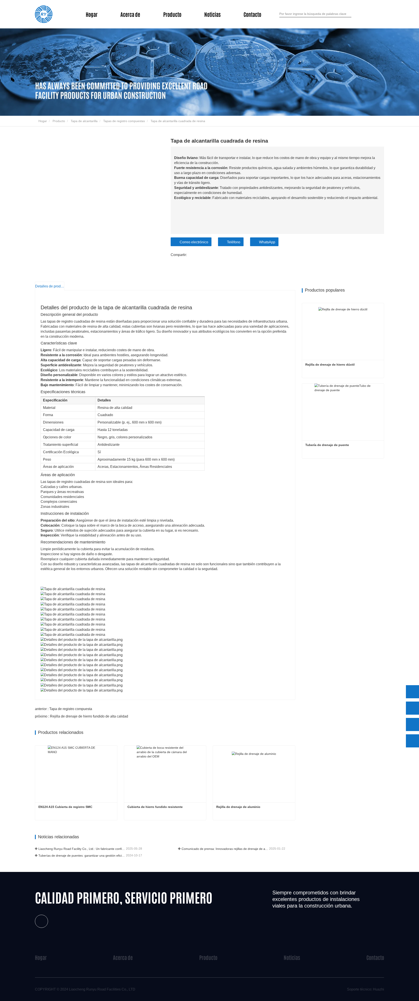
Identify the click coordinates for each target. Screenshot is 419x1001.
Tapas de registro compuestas (124, 121)
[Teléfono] (412, 708)
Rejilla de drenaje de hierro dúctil (330, 364)
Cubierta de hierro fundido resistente (155, 807)
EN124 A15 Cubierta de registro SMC (65, 807)
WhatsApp (267, 242)
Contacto (252, 14)
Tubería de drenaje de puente (327, 445)
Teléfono (233, 242)
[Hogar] (43, 14)
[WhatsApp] (412, 691)
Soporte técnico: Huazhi (365, 989)
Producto (59, 121)
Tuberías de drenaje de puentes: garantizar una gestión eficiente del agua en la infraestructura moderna (81, 855)
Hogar (92, 14)
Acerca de (123, 957)
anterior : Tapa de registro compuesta (63, 709)
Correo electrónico (194, 242)
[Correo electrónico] (412, 724)
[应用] (349, 13)
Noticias (292, 957)
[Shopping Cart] (368, 14)
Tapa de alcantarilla (84, 121)
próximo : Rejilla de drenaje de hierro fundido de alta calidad (81, 716)
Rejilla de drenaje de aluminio (238, 807)
